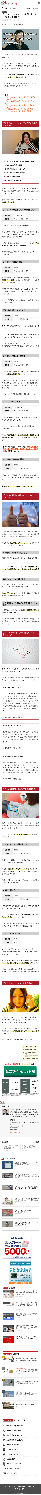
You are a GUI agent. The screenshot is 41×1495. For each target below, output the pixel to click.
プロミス (21, 8)
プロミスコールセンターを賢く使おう (18, 111)
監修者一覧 (30, 1486)
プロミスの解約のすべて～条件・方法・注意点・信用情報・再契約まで (20, 449)
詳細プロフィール (15, 1132)
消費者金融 (13, 8)
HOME (5, 8)
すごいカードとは (10, 1486)
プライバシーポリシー (20, 1489)
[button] (38, 2)
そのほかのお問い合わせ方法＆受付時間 (19, 109)
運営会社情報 (22, 1486)
